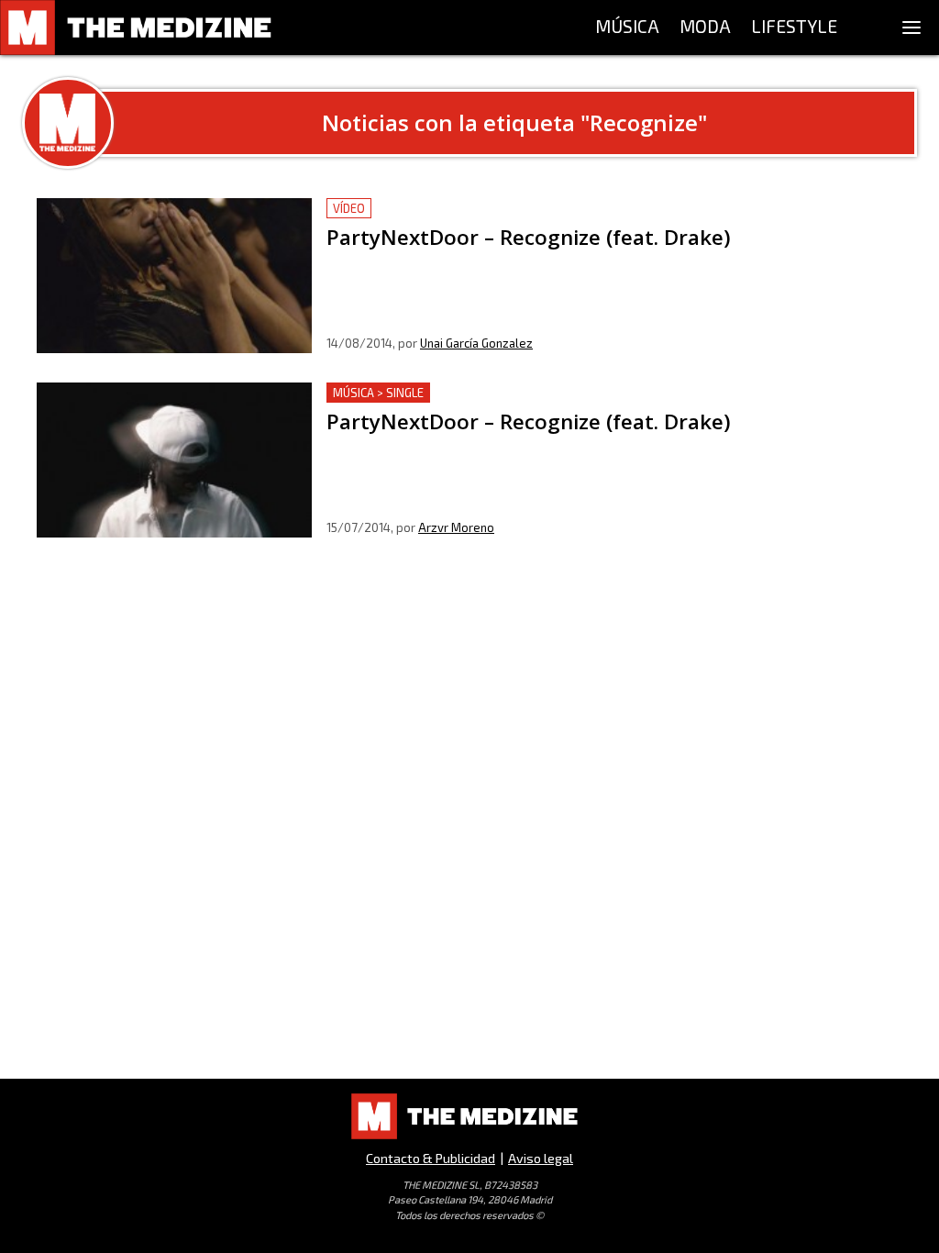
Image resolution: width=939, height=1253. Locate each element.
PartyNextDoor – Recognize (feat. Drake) (462, 208)
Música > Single (378, 392)
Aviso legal (540, 1158)
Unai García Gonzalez (476, 343)
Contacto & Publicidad (430, 1158)
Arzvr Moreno (456, 527)
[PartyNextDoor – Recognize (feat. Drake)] (174, 275)
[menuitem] (627, 27)
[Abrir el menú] (911, 27)
